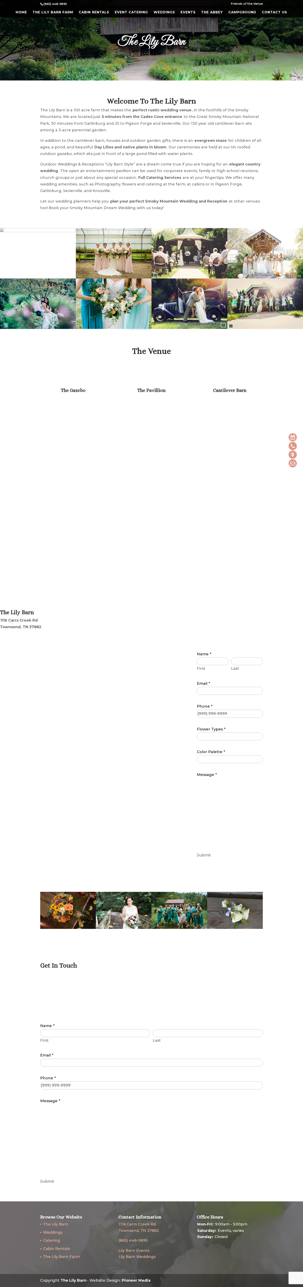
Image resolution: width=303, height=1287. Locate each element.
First (201, 668)
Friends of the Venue (247, 4)
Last (235, 668)
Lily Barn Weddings (137, 1256)
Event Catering (131, 12)
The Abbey (212, 12)
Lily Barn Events (134, 1250)
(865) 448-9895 (133, 1240)
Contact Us (274, 12)
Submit (204, 855)
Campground (242, 12)
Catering (51, 1240)
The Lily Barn (55, 1224)
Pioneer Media (136, 1280)
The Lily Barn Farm (53, 12)
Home (21, 12)
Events (188, 12)
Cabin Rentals (94, 12)
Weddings (164, 12)
